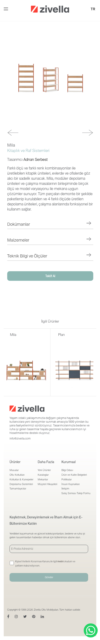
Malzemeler (18, 240)
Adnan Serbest (35, 159)
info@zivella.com (20, 438)
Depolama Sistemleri (21, 484)
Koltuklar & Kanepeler (21, 479)
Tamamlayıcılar (18, 488)
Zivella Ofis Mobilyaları (46, 609)
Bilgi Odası (67, 470)
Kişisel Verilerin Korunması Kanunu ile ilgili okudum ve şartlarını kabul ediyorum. (45, 563)
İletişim (65, 488)
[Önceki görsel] (12, 133)
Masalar (14, 470)
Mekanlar (43, 479)
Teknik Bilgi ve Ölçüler (27, 256)
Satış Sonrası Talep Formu (75, 493)
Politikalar (66, 479)
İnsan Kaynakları (70, 484)
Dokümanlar (18, 224)
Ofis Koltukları (17, 474)
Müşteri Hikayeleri (47, 484)
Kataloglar (43, 474)
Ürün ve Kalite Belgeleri (74, 474)
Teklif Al (50, 276)
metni (60, 561)
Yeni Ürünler (44, 470)
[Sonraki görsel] (87, 133)
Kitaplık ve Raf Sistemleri (28, 150)
